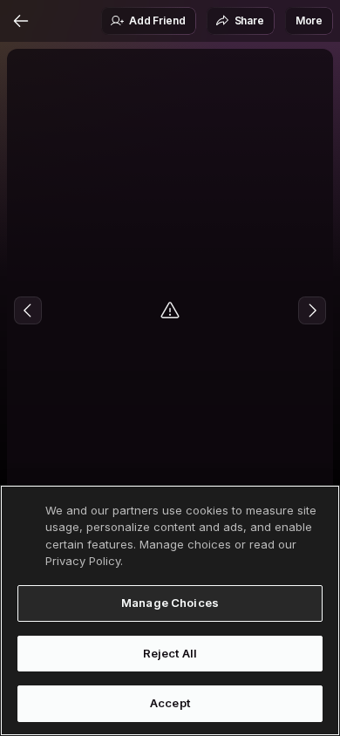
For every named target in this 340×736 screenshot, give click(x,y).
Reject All (170, 653)
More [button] (309, 20)
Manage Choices (170, 603)
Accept (170, 703)
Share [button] (249, 20)
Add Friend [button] (157, 20)
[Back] (21, 21)
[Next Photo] (312, 310)
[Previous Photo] (28, 310)
